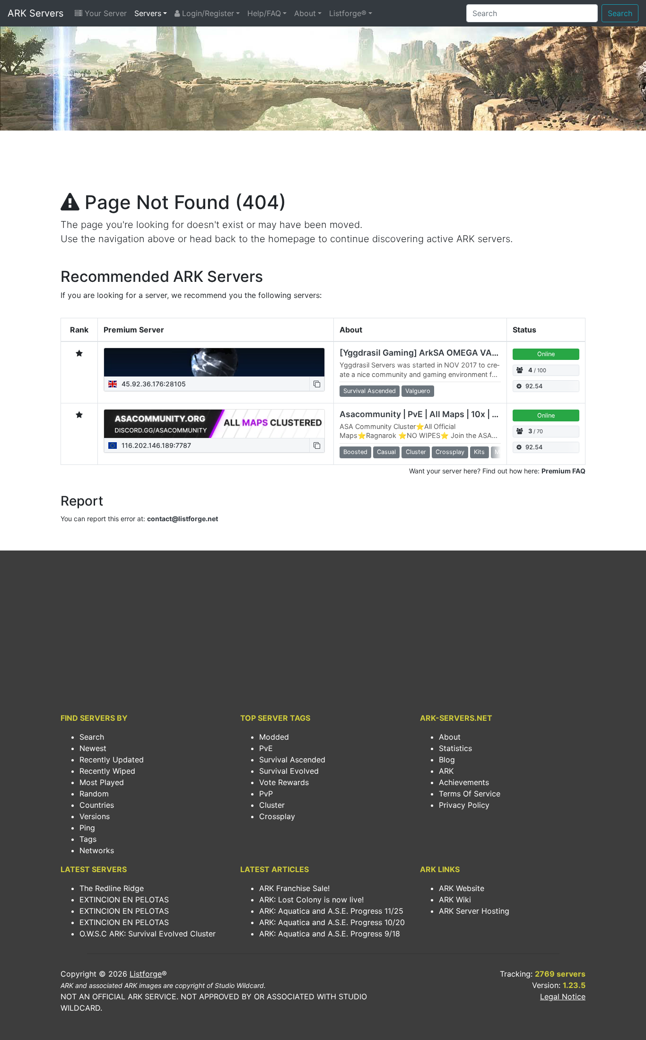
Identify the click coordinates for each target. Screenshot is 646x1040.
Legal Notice (562, 996)
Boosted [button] (355, 451)
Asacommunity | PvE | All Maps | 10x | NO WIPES (436, 414)
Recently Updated (111, 759)
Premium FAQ (563, 471)
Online (546, 354)
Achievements (464, 782)
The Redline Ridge (111, 888)
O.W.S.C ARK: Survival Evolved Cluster (147, 933)
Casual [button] (386, 451)
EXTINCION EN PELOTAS (124, 899)
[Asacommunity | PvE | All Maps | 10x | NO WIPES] (214, 424)
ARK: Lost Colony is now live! (311, 899)
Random (94, 793)
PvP (266, 793)
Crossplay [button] (450, 451)
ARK (446, 771)
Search (620, 13)
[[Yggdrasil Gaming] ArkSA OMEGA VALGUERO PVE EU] (214, 362)
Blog (447, 759)
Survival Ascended (292, 759)
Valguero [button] (417, 390)
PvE (266, 748)
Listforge (146, 974)
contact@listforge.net (182, 519)
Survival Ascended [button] (369, 390)
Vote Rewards (284, 782)
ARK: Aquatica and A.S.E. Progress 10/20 (332, 922)
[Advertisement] (323, 163)
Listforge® (348, 13)
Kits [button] (479, 451)
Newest (92, 748)
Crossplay (277, 816)
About (305, 13)
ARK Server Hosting (474, 911)
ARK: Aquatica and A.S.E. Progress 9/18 (329, 933)
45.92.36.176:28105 (153, 384)
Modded (274, 737)
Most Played (101, 782)
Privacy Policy (464, 805)
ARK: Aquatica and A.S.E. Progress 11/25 (331, 911)
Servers (147, 13)
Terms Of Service (469, 793)
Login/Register (207, 13)
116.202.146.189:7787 (155, 445)
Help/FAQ (264, 13)
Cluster (272, 805)
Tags (87, 839)
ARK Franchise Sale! (294, 888)
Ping (87, 827)
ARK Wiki (455, 899)
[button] (316, 383)
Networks (96, 850)
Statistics (455, 748)
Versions (94, 816)
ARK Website (461, 888)
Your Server (104, 13)
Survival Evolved (289, 771)
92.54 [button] (533, 386)
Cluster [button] (416, 451)
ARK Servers (35, 13)
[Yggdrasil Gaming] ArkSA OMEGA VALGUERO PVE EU (449, 353)
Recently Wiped (107, 771)
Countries (96, 805)
